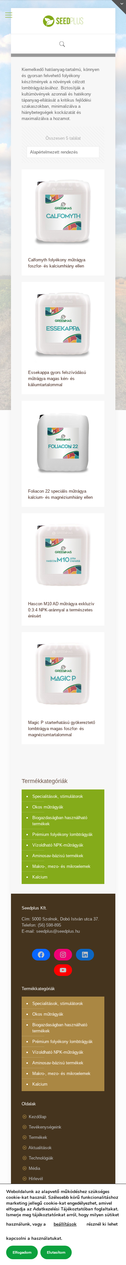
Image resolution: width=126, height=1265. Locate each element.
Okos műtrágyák (47, 807)
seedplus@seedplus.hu (58, 931)
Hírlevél (36, 1178)
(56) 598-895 (49, 925)
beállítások (65, 1224)
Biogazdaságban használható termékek (59, 820)
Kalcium (39, 877)
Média (34, 1168)
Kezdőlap (37, 1116)
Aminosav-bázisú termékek (57, 855)
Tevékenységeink (45, 1127)
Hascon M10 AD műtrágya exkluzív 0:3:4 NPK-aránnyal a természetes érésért (61, 609)
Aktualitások (40, 1147)
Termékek (38, 1137)
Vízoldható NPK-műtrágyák (57, 845)
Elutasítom (56, 1252)
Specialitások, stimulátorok (57, 796)
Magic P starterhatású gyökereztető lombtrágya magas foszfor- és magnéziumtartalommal (61, 728)
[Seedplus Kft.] (63, 21)
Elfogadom (22, 1252)
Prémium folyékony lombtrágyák (62, 834)
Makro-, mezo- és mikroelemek (61, 866)
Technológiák (41, 1158)
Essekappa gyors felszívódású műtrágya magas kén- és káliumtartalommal (57, 378)
